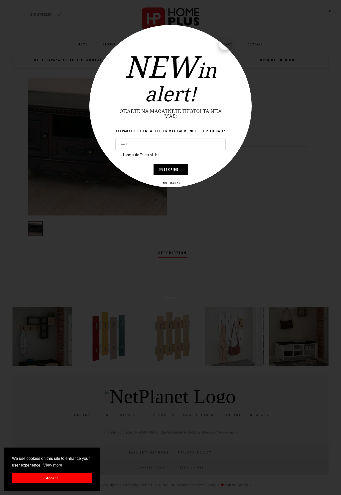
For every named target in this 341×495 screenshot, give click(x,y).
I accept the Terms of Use (141, 155)
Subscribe (168, 169)
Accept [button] (52, 478)
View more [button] (52, 465)
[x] (224, 44)
